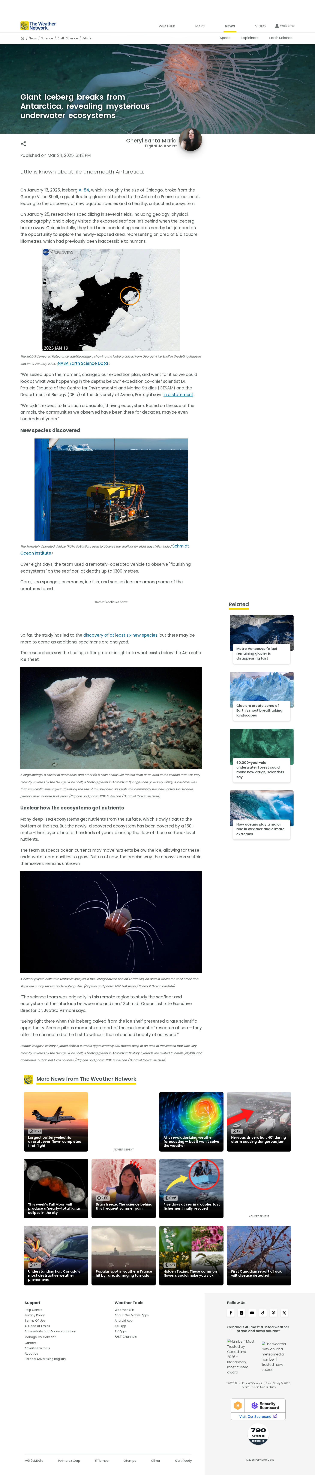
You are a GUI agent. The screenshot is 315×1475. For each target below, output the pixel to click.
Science (47, 38)
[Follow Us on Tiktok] (263, 1313)
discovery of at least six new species (120, 635)
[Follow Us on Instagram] (241, 1313)
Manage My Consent (40, 1337)
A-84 (84, 190)
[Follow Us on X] (284, 1313)
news (33, 38)
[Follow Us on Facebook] (230, 1313)
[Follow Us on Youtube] (252, 1313)
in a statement (178, 395)
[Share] (23, 144)
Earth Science (67, 38)
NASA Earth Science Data (83, 363)
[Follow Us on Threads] (273, 1313)
